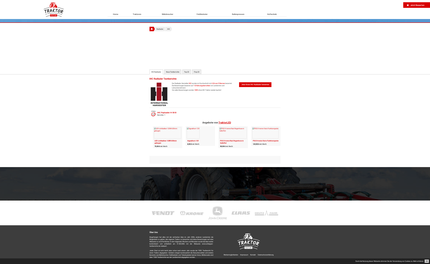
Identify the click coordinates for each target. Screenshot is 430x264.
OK (427, 261)
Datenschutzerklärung (266, 255)
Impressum (244, 255)
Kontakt (253, 255)
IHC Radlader (156, 72)
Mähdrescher (167, 14)
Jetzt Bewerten (417, 5)
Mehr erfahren (418, 261)
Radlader (160, 29)
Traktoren (137, 14)
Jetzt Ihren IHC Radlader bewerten (255, 84)
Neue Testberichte (172, 72)
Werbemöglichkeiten (231, 255)
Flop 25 (196, 72)
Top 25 (186, 72)
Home (115, 14)
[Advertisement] (215, 50)
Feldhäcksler (202, 14)
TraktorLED (224, 122)
